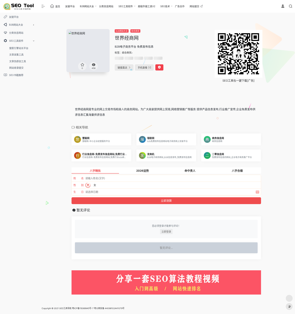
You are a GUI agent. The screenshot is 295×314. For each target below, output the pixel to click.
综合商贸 (135, 31)
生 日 (78, 192)
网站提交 (195, 6)
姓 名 (78, 178)
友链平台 (70, 6)
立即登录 (166, 231)
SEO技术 (165, 6)
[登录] (283, 6)
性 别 (78, 185)
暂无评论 (83, 210)
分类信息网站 (106, 6)
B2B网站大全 (87, 6)
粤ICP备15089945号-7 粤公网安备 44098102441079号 (98, 308)
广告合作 (180, 6)
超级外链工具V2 (146, 6)
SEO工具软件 (125, 6)
